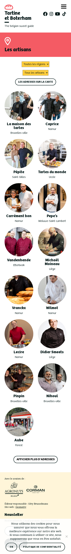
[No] (66, 536)
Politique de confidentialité (42, 547)
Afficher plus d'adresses (36, 459)
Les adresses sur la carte (35, 81)
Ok (11, 547)
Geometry (20, 507)
